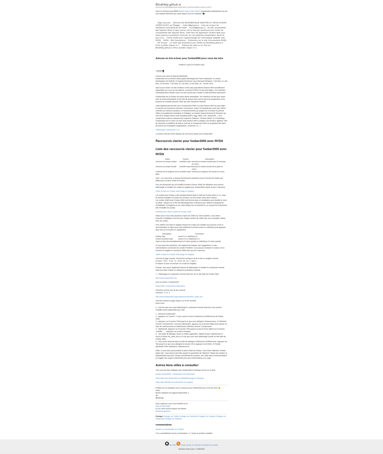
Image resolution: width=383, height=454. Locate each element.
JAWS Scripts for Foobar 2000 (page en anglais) (175, 191)
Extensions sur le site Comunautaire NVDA (207, 40)
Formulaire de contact (209, 445)
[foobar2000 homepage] (160, 72)
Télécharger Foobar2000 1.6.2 (168, 130)
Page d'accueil (164, 22)
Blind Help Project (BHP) (190, 11)
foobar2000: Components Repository (170, 286)
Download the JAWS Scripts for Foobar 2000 (173, 212)
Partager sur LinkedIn (206, 416)
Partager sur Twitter (171, 416)
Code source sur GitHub (190, 445)
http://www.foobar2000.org (166, 278)
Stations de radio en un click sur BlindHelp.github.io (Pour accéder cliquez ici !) (183, 46)
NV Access (162, 42)
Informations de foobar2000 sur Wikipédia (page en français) (180, 378)
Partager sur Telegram (173, 419)
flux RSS (172, 445)
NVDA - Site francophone (174, 40)
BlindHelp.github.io (168, 4)
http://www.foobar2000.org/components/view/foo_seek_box (179, 297)
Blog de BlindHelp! (163, 406)
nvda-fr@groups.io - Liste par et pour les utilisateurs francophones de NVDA (187, 26)
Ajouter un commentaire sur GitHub (170, 429)
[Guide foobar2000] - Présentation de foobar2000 (175, 374)
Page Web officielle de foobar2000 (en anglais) (174, 382)
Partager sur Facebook (189, 416)
